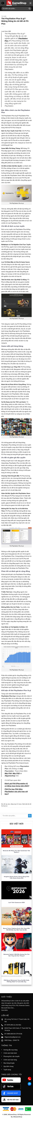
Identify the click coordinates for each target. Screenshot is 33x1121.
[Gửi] (29, 8)
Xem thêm (4, 1010)
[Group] (11, 1099)
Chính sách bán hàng (10, 1060)
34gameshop (10, 776)
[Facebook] (11, 1093)
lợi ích (10, 178)
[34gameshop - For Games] (16, 3)
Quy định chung (8, 1066)
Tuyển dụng (7, 1069)
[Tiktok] (11, 1086)
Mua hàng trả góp (9, 1063)
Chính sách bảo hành (10, 1053)
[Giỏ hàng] (30, 3)
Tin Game (3, 16)
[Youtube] (11, 1080)
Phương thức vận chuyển (12, 1056)
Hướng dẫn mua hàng (10, 1050)
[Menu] (2, 3)
